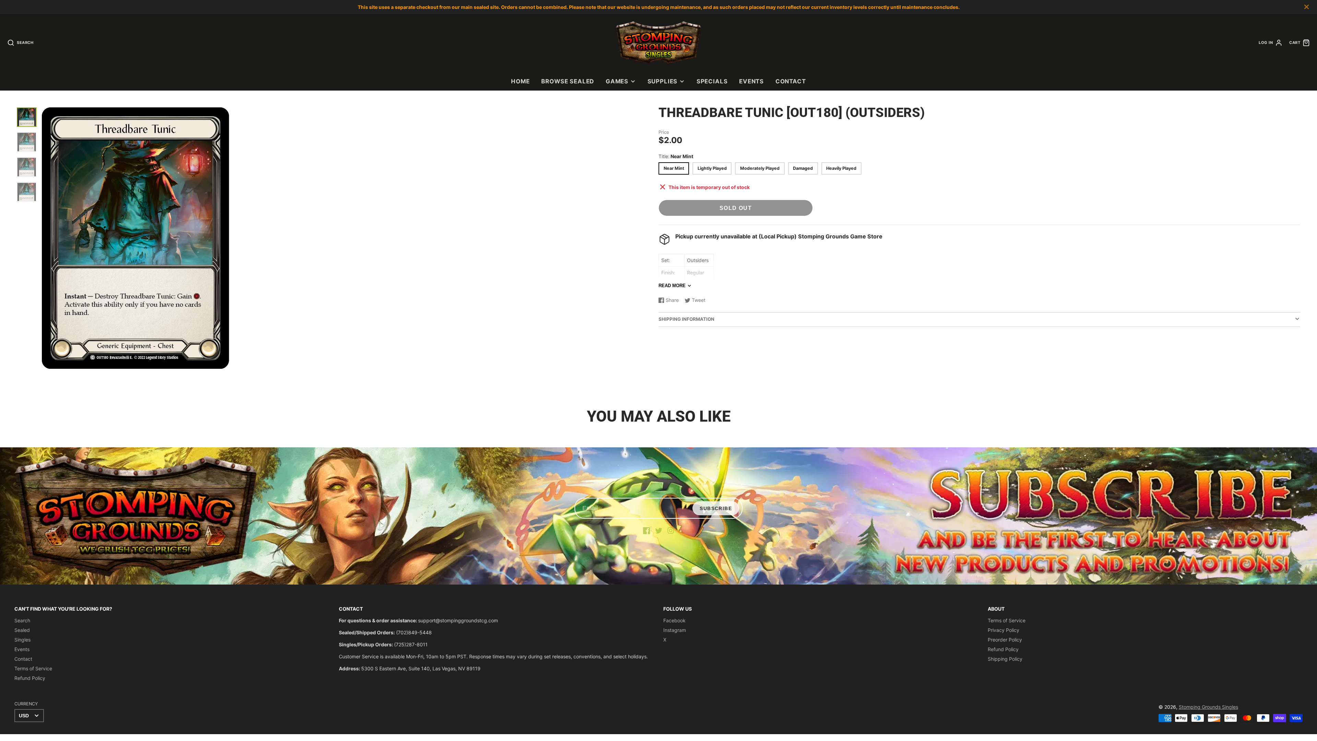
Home (520, 81)
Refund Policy (29, 678)
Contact (790, 81)
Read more (672, 285)
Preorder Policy (1005, 640)
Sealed (22, 630)
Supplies (663, 81)
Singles (22, 640)
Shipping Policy (1005, 659)
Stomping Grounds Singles (1208, 707)
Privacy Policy (1003, 630)
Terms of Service (33, 668)
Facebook (674, 620)
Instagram (674, 630)
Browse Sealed (567, 81)
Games (617, 81)
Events (751, 81)
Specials (712, 81)
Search (22, 620)
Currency (26, 703)
